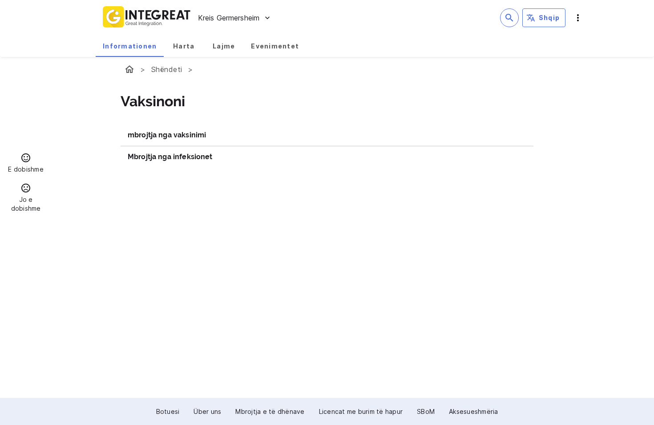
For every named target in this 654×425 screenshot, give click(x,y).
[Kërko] (509, 17)
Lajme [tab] (224, 46)
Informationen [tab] (130, 46)
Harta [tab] (183, 46)
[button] (26, 164)
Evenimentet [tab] (275, 46)
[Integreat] (147, 17)
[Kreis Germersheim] (129, 69)
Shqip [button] (549, 17)
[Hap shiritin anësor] (578, 18)
